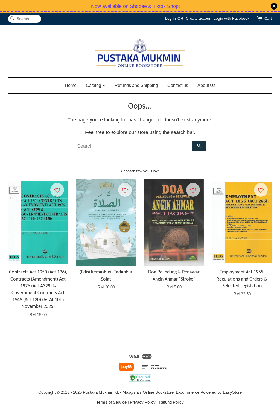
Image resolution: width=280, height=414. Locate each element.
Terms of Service (111, 402)
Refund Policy (171, 402)
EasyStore (232, 392)
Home (71, 85)
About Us (206, 85)
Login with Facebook (231, 18)
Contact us (177, 85)
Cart (268, 18)
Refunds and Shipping (136, 85)
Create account (199, 18)
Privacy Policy (143, 402)
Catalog (94, 85)
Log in (170, 18)
